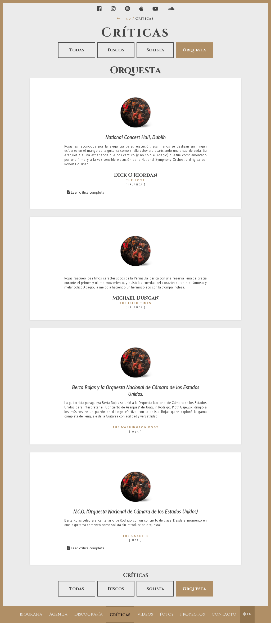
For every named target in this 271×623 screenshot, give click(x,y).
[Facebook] (100, 9)
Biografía (31, 614)
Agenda (58, 614)
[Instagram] (114, 9)
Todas (76, 50)
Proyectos (192, 614)
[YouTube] (156, 9)
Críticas (120, 615)
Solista (155, 50)
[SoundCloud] (171, 9)
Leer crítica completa (87, 192)
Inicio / (127, 18)
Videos (145, 614)
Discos (116, 50)
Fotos (167, 614)
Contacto (224, 614)
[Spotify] (128, 9)
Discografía (88, 614)
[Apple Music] (141, 9)
